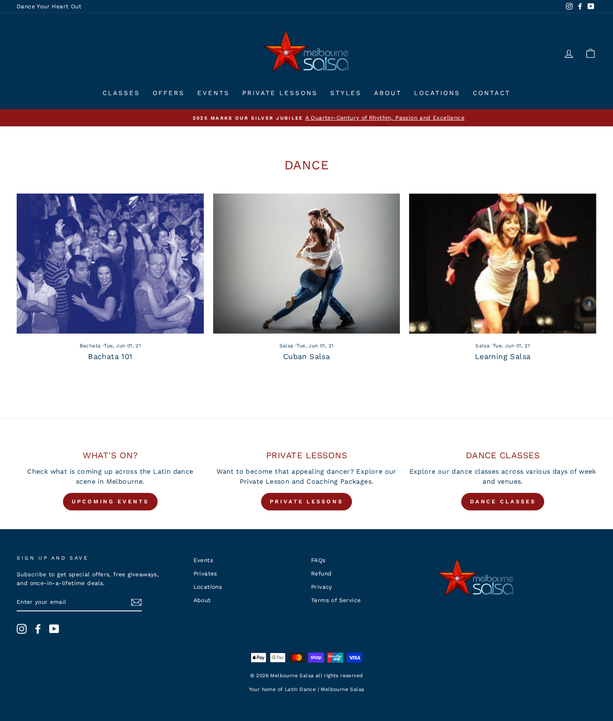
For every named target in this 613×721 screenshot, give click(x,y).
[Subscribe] (136, 602)
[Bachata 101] (110, 263)
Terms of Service (336, 600)
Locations (437, 93)
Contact (491, 93)
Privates (205, 573)
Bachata (90, 346)
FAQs (318, 560)
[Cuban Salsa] (306, 263)
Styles (346, 93)
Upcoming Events (110, 501)
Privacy (321, 586)
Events (213, 93)
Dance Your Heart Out (49, 6)
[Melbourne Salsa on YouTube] (54, 629)
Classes (121, 93)
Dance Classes (503, 501)
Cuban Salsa (306, 356)
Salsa (286, 346)
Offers (169, 93)
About (388, 93)
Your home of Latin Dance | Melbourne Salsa (306, 689)
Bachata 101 (110, 356)
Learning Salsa (503, 356)
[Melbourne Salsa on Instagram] (22, 629)
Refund (321, 573)
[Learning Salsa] (502, 263)
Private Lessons (280, 93)
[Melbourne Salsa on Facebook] (38, 629)
